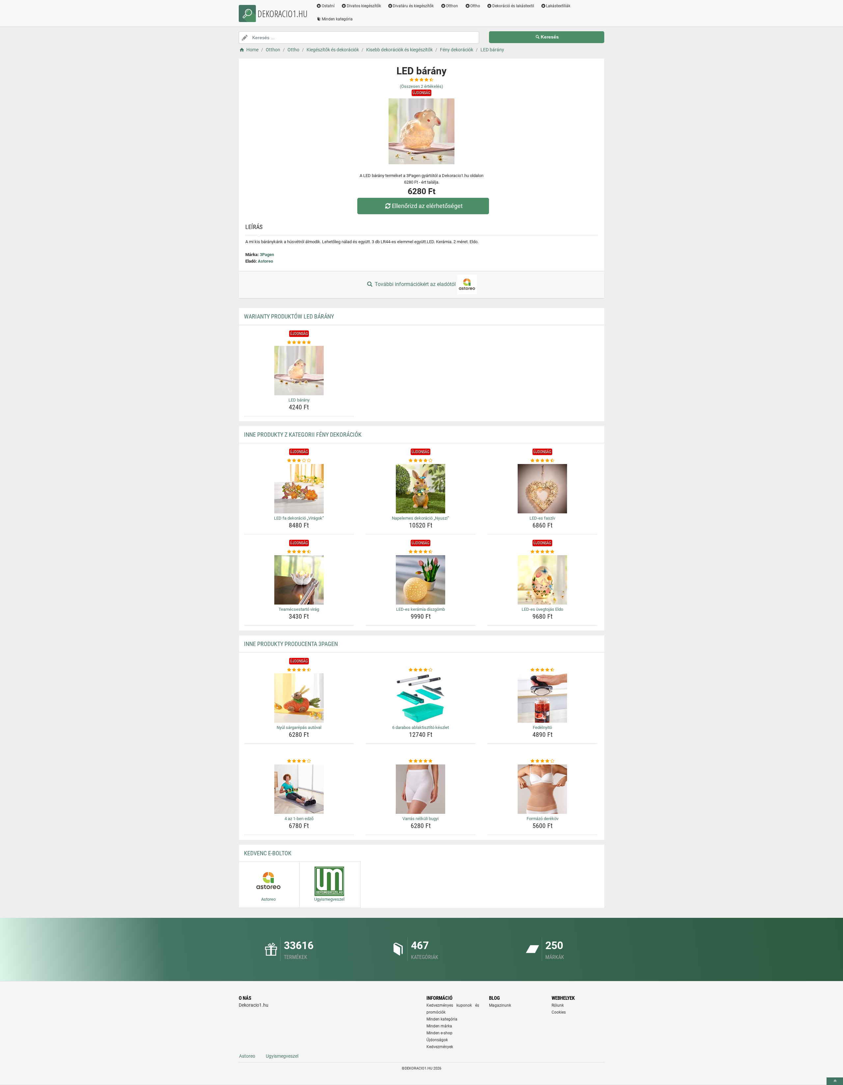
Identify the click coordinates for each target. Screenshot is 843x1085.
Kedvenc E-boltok (267, 853)
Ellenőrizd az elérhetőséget (427, 205)
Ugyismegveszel (282, 1056)
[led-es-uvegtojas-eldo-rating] (542, 552)
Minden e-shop (439, 1033)
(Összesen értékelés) (421, 86)
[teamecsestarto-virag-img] (299, 580)
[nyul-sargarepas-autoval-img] (299, 698)
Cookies (559, 1012)
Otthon (452, 6)
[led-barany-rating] (299, 342)
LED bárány (299, 400)
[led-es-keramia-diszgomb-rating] (421, 552)
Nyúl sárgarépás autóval (299, 727)
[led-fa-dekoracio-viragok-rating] (299, 460)
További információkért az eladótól (415, 284)
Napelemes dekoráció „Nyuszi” (420, 518)
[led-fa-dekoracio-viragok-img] (299, 488)
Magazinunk (500, 1005)
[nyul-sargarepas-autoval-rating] (299, 670)
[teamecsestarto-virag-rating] (299, 552)
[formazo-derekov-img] (542, 789)
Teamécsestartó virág (299, 609)
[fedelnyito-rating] (542, 670)
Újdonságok (437, 1040)
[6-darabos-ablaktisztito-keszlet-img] (421, 698)
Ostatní (328, 6)
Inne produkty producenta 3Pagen (291, 643)
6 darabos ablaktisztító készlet (420, 727)
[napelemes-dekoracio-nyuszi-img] (421, 488)
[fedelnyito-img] (542, 698)
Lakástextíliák (558, 6)
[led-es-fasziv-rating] (542, 460)
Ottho (475, 6)
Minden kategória (337, 19)
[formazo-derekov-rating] (542, 761)
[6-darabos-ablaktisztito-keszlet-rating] (421, 670)
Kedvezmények (439, 1047)
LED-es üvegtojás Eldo (542, 609)
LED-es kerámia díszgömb (420, 609)
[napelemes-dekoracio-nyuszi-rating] (421, 460)
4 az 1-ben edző (299, 818)
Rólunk (558, 1005)
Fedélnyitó (542, 727)
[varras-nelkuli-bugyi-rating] (421, 761)
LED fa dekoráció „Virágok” (299, 518)
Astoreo (265, 261)
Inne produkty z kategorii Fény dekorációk (303, 434)
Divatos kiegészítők (364, 6)
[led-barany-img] (299, 370)
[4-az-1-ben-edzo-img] (299, 789)
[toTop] (835, 1081)
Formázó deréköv (542, 818)
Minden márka (439, 1026)
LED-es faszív (542, 518)
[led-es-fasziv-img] (542, 488)
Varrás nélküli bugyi (420, 818)
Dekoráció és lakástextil (513, 6)
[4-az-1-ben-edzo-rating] (299, 761)
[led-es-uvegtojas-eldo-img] (542, 580)
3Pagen (267, 254)
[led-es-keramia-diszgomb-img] (421, 580)
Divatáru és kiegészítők (413, 6)
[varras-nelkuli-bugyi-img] (421, 789)
